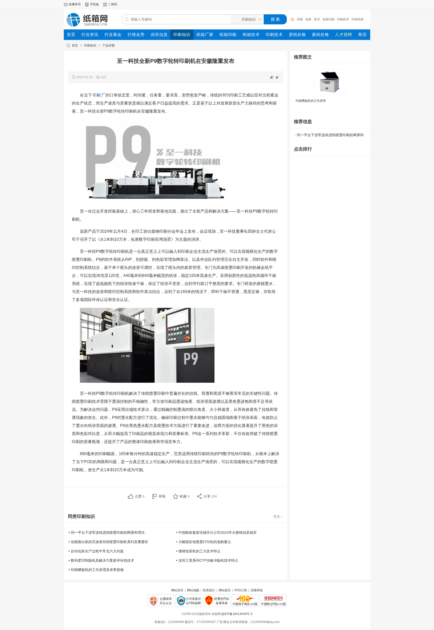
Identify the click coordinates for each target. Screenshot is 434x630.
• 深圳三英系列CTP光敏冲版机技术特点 (207, 560)
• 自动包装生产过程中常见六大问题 (96, 551)
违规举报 (257, 590)
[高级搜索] (290, 19)
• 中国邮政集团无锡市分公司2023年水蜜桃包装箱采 (216, 532)
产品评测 (108, 45)
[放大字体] (272, 77)
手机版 (94, 4)
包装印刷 (320, 19)
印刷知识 (90, 45)
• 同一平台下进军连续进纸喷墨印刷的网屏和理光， (108, 532)
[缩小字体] (277, 77)
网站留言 (225, 590)
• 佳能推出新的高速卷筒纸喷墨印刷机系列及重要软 (108, 542)
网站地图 (193, 590)
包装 (300, 19)
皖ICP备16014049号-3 (237, 614)
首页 (75, 45)
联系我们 (209, 590)
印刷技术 (335, 19)
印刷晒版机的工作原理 (311, 101)
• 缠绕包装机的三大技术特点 (198, 551)
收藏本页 (75, 4)
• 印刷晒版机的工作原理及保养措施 (96, 570)
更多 (278, 516)
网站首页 (177, 590)
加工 (361, 19)
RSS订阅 (241, 590)
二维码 (112, 4)
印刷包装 (349, 19)
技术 (308, 19)
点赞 (139, 496)
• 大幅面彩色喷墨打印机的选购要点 (203, 542)
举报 (162, 496)
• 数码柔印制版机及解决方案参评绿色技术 (101, 560)
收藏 (184, 496)
